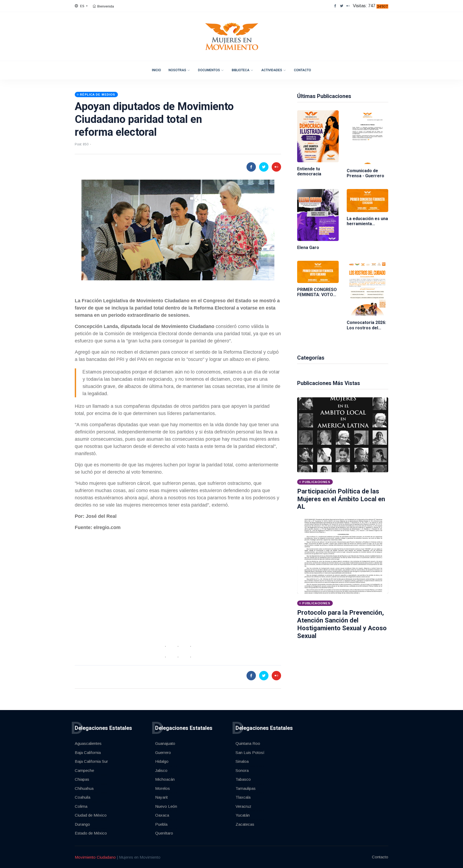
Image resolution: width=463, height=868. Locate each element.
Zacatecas (245, 824)
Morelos (162, 788)
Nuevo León (166, 806)
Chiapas (82, 779)
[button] (81, 6)
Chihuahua (84, 788)
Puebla (161, 824)
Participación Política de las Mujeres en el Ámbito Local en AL (341, 499)
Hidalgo (162, 761)
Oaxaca (162, 815)
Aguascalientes (88, 743)
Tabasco (243, 779)
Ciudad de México (91, 815)
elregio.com (107, 527)
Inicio (156, 70)
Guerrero (163, 752)
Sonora (242, 770)
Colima (81, 806)
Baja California (88, 752)
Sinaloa (242, 761)
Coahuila (82, 797)
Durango (82, 824)
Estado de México (91, 833)
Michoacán (165, 779)
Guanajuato (165, 743)
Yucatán (243, 815)
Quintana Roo (248, 743)
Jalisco (161, 770)
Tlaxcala (243, 797)
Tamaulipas (246, 788)
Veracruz (243, 806)
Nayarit (161, 797)
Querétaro (164, 833)
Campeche (84, 770)
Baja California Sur (91, 761)
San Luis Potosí (250, 752)
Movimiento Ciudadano (95, 857)
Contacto (302, 70)
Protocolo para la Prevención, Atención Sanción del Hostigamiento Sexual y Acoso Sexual (342, 624)
